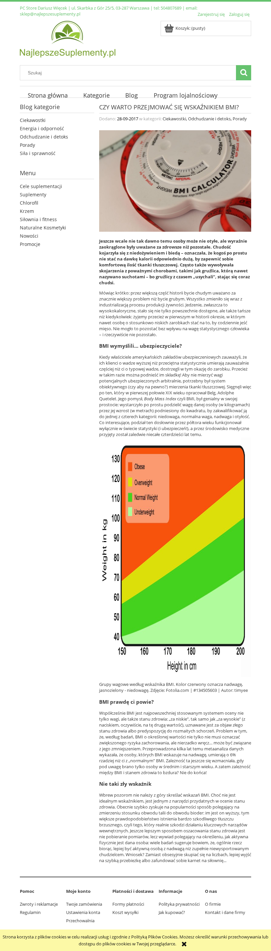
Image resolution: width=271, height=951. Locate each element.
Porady (27, 145)
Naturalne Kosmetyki (43, 227)
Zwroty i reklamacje (39, 904)
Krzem (27, 211)
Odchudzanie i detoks (44, 137)
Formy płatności (128, 904)
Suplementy (33, 194)
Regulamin (30, 912)
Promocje (30, 244)
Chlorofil (29, 203)
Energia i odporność (42, 128)
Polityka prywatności (179, 904)
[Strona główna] (67, 38)
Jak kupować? (172, 912)
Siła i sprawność (38, 153)
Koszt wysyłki (125, 912)
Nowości (29, 236)
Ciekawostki (33, 120)
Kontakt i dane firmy (225, 912)
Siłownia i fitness (38, 219)
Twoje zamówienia (84, 904)
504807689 (171, 8)
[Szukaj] (243, 72)
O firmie (213, 904)
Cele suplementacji (41, 186)
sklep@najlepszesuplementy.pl (50, 14)
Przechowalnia (80, 921)
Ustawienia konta (83, 912)
